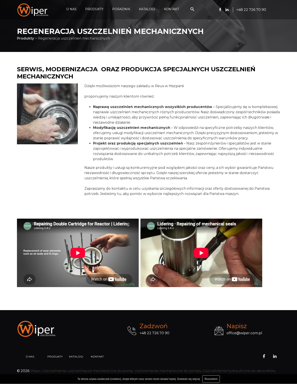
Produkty (55, 356)
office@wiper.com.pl (244, 333)
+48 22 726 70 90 (154, 333)
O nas (30, 356)
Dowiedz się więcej (188, 379)
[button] (192, 10)
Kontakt (97, 356)
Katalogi (76, 356)
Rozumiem (211, 379)
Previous (14, 114)
